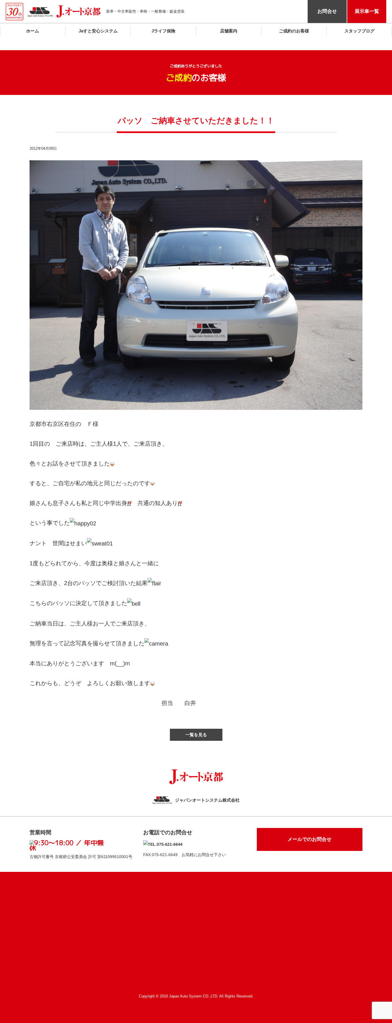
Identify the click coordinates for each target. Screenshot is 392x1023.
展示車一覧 (367, 11)
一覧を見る (196, 734)
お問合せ (327, 11)
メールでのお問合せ (309, 839)
